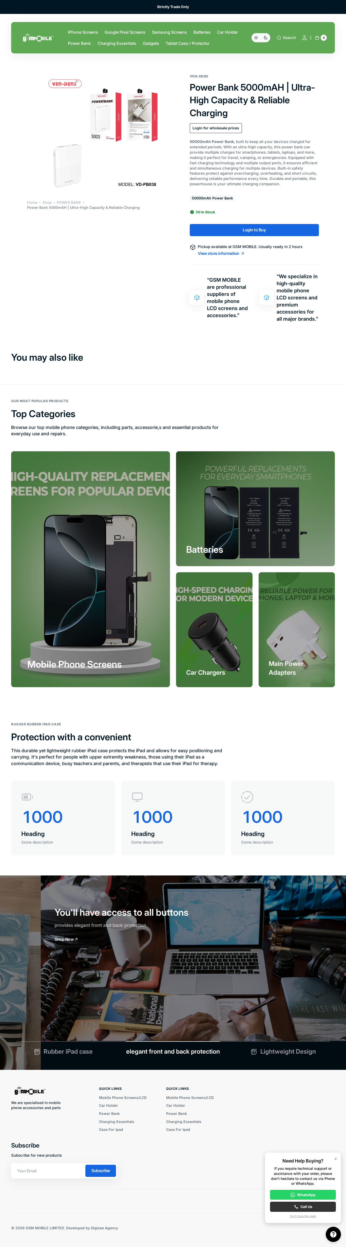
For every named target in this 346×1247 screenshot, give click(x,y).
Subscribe (100, 1170)
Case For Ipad (111, 1129)
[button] (286, 37)
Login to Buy (254, 229)
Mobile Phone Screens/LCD (123, 1097)
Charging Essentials (116, 1121)
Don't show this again (303, 1216)
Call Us (306, 1206)
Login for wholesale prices (216, 128)
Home (32, 202)
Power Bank (109, 1113)
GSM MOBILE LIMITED (45, 1228)
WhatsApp (306, 1195)
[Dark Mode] (261, 37)
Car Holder (108, 1105)
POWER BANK (69, 202)
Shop (47, 202)
